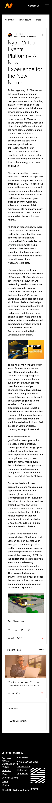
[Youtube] (36, 789)
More (38, 19)
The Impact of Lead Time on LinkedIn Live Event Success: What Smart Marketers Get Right (26, 684)
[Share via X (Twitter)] (15, 629)
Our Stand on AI (10, 764)
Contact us (7, 785)
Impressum (22, 773)
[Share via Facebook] (9, 629)
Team (5, 781)
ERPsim (6, 761)
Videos (5, 767)
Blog (4, 774)
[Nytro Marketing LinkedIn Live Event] (25, 666)
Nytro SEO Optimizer (27, 762)
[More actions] (42, 35)
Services (6, 758)
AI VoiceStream (10, 777)
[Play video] (26, 603)
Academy (6, 770)
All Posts (9, 19)
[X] (37, 789)
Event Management (16, 621)
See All (41, 649)
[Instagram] (34, 789)
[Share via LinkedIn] (22, 629)
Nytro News (25, 19)
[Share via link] (28, 629)
